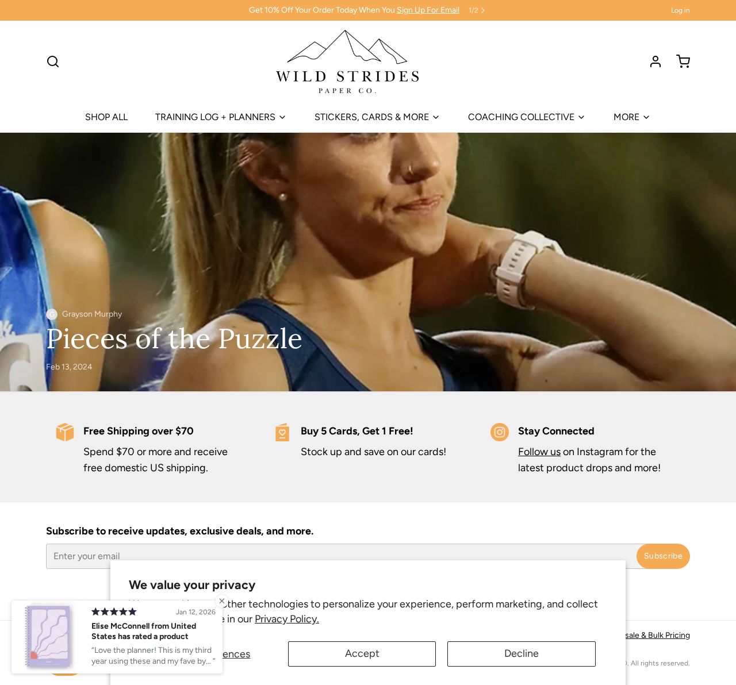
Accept (362, 653)
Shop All (106, 116)
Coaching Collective (521, 116)
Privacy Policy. (287, 619)
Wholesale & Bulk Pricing (646, 635)
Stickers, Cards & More (372, 116)
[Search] (53, 61)
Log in (680, 10)
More (626, 116)
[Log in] (650, 61)
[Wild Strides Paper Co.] (347, 61)
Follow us (539, 451)
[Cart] (678, 61)
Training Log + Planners (215, 116)
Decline (521, 653)
